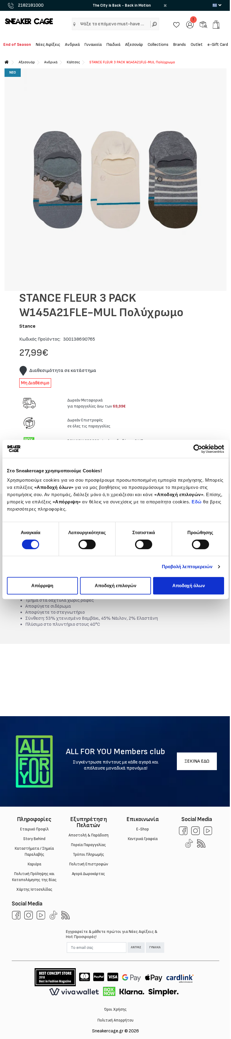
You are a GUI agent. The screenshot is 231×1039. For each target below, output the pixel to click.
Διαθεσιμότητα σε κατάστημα (62, 370)
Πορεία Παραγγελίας (88, 844)
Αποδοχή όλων (188, 585)
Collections (158, 44)
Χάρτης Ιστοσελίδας (34, 889)
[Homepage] (7, 62)
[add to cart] (216, 24)
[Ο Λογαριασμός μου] (190, 24)
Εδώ (197, 501)
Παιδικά (113, 44)
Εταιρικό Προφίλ (34, 829)
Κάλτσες (73, 62)
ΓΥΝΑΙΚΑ (155, 947)
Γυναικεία (93, 44)
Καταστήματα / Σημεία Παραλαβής (34, 851)
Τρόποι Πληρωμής (88, 854)
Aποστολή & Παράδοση (89, 835)
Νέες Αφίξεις (48, 44)
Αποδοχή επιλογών (115, 585)
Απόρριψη (42, 585)
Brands (179, 44)
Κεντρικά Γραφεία (143, 838)
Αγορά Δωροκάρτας (88, 873)
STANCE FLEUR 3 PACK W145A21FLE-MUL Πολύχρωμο (132, 62)
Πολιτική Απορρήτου (115, 1020)
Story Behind (34, 838)
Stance (27, 326)
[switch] (87, 544)
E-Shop (142, 829)
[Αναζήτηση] (154, 24)
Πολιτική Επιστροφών (88, 864)
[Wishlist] (176, 24)
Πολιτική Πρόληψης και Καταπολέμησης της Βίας (34, 876)
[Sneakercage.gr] (29, 21)
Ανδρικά (72, 44)
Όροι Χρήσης (115, 1009)
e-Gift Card (218, 44)
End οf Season (17, 44)
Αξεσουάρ (134, 44)
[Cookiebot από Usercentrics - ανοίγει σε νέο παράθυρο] (197, 448)
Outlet (197, 44)
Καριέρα (34, 864)
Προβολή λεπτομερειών (187, 566)
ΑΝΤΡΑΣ (136, 947)
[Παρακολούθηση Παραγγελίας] (203, 24)
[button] (74, 24)
